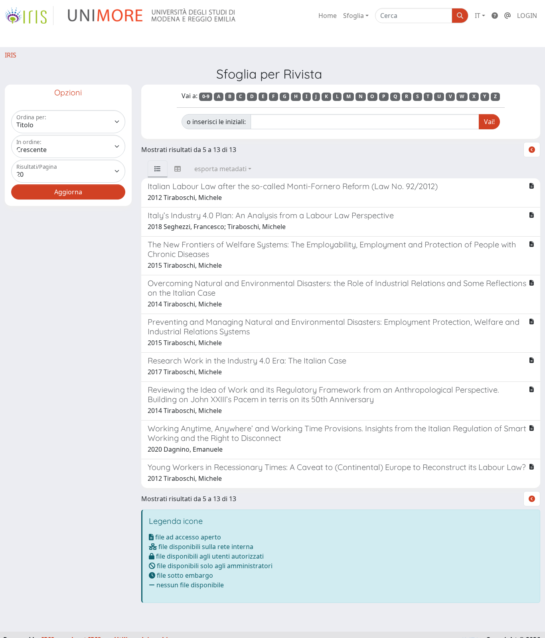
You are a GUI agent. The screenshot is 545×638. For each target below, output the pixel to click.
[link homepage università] (152, 15)
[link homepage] (29, 15)
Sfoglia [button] (353, 15)
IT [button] (477, 15)
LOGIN (527, 15)
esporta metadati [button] (220, 168)
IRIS (10, 55)
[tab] (158, 168)
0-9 (205, 96)
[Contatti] (507, 16)
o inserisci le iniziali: (216, 121)
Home (327, 15)
